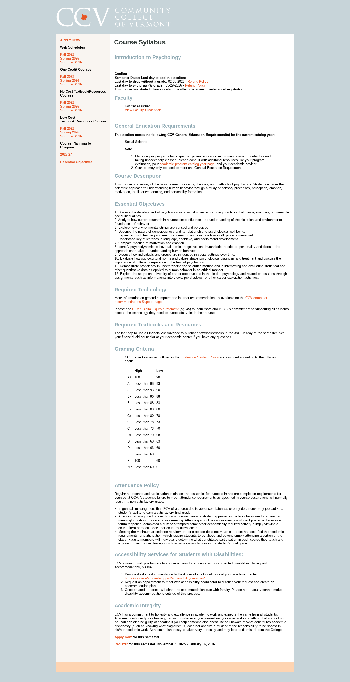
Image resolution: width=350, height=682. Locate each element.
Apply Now (123, 637)
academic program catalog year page (187, 164)
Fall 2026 (67, 54)
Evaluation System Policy (199, 357)
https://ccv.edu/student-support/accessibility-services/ (165, 578)
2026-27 (66, 154)
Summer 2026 (71, 62)
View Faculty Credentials (143, 110)
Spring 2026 (69, 58)
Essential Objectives (76, 162)
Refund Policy (198, 81)
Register (121, 644)
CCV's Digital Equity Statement (155, 309)
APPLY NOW (70, 40)
